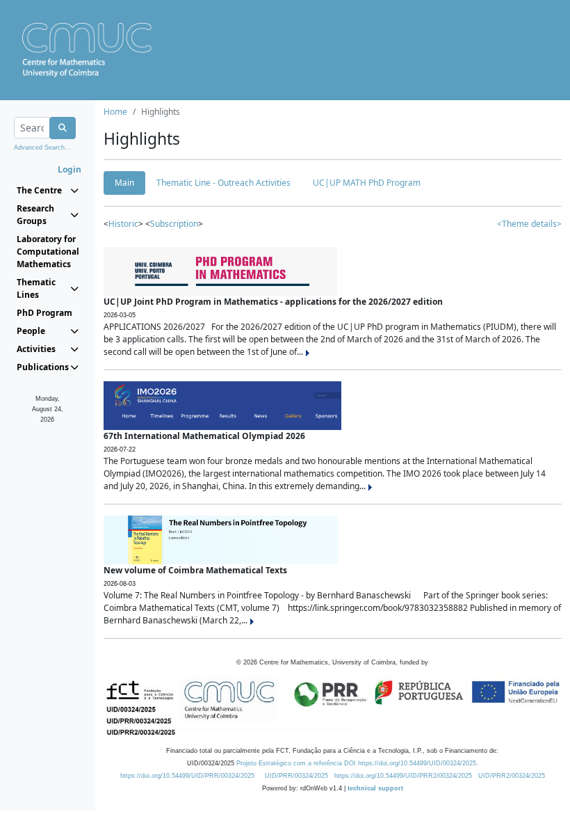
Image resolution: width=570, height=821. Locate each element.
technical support (375, 788)
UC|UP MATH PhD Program (367, 183)
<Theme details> (529, 224)
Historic (123, 224)
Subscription (174, 224)
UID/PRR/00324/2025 (296, 775)
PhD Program (44, 313)
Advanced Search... (42, 147)
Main (124, 183)
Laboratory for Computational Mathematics (48, 251)
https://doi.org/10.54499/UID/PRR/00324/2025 (187, 775)
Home (115, 112)
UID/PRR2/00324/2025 (511, 775)
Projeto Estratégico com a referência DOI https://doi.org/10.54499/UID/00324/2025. (357, 763)
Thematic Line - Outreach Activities (223, 183)
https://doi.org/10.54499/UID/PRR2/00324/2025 (403, 775)
